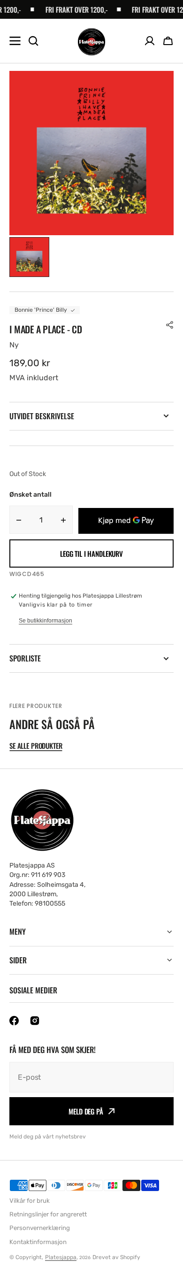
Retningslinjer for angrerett (48, 1214)
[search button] (33, 40)
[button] (168, 40)
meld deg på (86, 1111)
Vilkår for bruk (29, 1200)
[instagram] (34, 1020)
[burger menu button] (15, 40)
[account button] (149, 40)
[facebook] (14, 1020)
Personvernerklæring (39, 1227)
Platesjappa (60, 1257)
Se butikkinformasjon (45, 620)
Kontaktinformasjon (38, 1241)
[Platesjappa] (91, 41)
